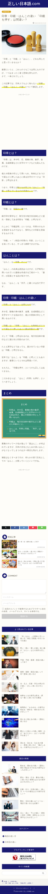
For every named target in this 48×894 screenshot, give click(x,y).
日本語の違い (6, 11)
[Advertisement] (24, 121)
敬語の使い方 (10, 836)
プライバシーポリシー (22, 888)
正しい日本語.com (24, 3)
